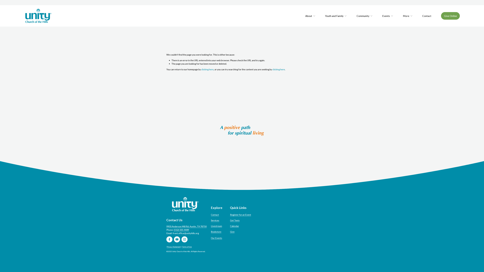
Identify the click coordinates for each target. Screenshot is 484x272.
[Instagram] (185, 239)
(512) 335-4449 (181, 229)
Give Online (450, 15)
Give (232, 231)
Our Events (216, 238)
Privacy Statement (173, 247)
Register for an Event (240, 214)
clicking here (207, 69)
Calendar (234, 226)
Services (215, 220)
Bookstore (216, 231)
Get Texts (235, 220)
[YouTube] (177, 239)
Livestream (216, 226)
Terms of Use (187, 247)
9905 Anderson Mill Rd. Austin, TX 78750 (186, 226)
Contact (426, 15)
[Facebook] (169, 239)
